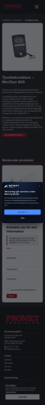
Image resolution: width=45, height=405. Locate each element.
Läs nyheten (21, 212)
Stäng (22, 218)
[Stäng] (39, 185)
